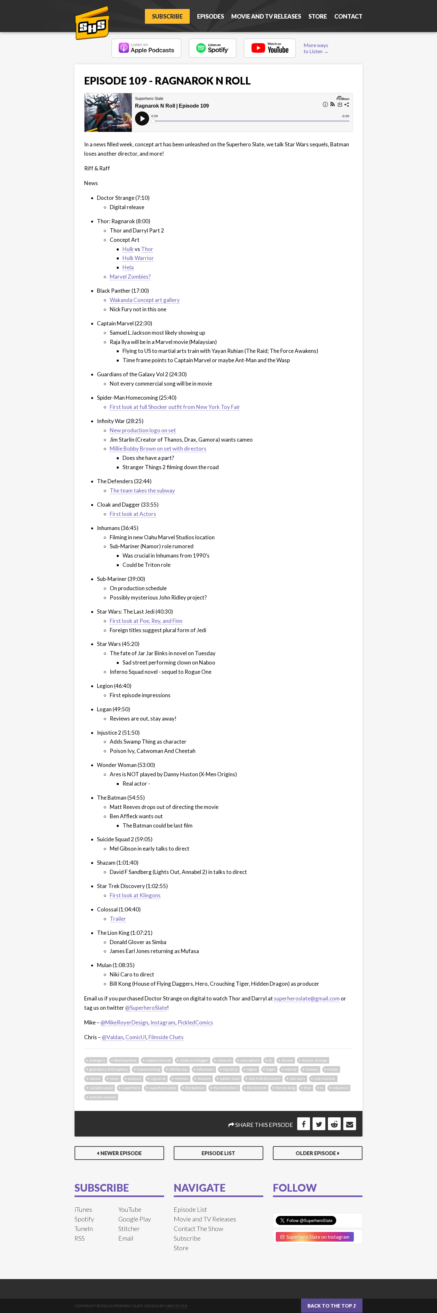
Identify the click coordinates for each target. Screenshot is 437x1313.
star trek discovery (265, 1078)
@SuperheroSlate (146, 1007)
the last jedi (256, 1087)
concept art (249, 1060)
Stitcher (129, 1228)
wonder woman (102, 1097)
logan (270, 1069)
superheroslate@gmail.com (307, 998)
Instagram (162, 1022)
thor (307, 1087)
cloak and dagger (194, 1060)
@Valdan (112, 1037)
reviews (181, 1078)
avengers (97, 1060)
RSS (80, 1238)
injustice (230, 1069)
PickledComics (195, 1022)
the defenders (225, 1087)
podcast (134, 1078)
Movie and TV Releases (266, 16)
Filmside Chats (166, 1037)
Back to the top (330, 1306)
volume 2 (340, 1087)
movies (312, 1069)
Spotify (84, 1219)
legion (252, 1069)
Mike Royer (176, 1305)
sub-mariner (325, 1078)
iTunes (83, 1209)
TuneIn (84, 1228)
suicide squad (101, 1087)
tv (321, 1087)
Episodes (210, 16)
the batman (194, 1087)
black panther (125, 1060)
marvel (290, 1069)
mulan (332, 1069)
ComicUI (135, 1037)
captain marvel (158, 1060)
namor (95, 1078)
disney (287, 1060)
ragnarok (158, 1078)
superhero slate (162, 1087)
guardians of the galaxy (108, 1069)
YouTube (129, 1209)
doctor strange (314, 1060)
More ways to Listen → (316, 48)
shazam (204, 1078)
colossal (224, 1060)
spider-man (230, 1078)
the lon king (285, 1087)
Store (317, 16)
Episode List (218, 1153)
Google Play (134, 1219)
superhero (131, 1087)
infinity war (178, 1069)
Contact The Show (198, 1228)
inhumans (205, 1069)
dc (270, 1060)
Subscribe (167, 16)
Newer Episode (121, 1153)
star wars (297, 1078)
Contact (348, 16)
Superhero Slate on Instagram (316, 1237)
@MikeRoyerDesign (124, 1022)
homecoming (148, 1069)
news (114, 1078)
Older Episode (316, 1153)
